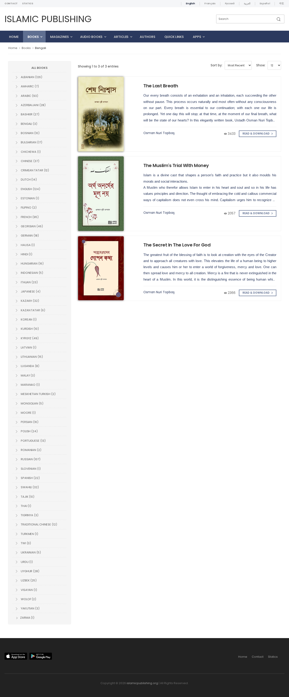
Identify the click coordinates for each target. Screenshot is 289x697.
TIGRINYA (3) (29, 515)
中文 (281, 3)
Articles (121, 37)
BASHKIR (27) (29, 114)
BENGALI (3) (28, 124)
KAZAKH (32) (29, 301)
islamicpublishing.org (142, 683)
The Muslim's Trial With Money (176, 165)
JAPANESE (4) (30, 291)
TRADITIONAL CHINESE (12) (38, 524)
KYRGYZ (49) (29, 338)
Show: (260, 65)
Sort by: (216, 65)
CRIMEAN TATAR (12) (34, 170)
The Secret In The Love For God (176, 245)
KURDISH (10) (29, 329)
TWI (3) (25, 543)
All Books (39, 68)
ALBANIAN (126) (31, 77)
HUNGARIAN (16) (32, 263)
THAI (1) (25, 506)
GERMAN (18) (29, 235)
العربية (247, 3)
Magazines (59, 37)
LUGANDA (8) (29, 366)
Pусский (230, 3)
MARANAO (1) (30, 385)
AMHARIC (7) (29, 86)
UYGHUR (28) (29, 571)
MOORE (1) (28, 413)
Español (265, 3)
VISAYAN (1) (28, 590)
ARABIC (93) (29, 96)
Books (33, 37)
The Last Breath (160, 86)
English (190, 3)
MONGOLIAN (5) (31, 403)
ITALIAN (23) (29, 282)
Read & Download (256, 133)
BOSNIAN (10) (30, 133)
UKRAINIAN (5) (30, 552)
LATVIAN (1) (28, 347)
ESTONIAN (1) (29, 198)
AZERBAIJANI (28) (32, 105)
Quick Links (174, 37)
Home (14, 37)
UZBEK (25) (28, 580)
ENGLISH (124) (30, 189)
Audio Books (91, 37)
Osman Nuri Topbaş (159, 133)
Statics (27, 3)
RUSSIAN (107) (30, 459)
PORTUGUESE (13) (33, 441)
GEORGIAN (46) (31, 226)
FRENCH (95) (29, 217)
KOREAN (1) (28, 319)
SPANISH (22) (30, 478)
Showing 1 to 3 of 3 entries (98, 66)
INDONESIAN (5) (31, 273)
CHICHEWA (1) (30, 152)
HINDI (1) (26, 254)
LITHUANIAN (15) (31, 357)
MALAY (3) (27, 375)
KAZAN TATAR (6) (32, 310)
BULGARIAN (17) (31, 142)
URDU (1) (26, 562)
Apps (197, 37)
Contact (11, 3)
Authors (147, 37)
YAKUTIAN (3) (30, 608)
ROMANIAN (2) (30, 450)
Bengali (40, 48)
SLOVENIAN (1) (30, 469)
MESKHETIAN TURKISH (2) (38, 394)
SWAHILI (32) (29, 487)
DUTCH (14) (28, 179)
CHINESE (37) (29, 161)
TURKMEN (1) (29, 534)
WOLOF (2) (28, 599)
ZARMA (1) (26, 618)
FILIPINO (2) (28, 207)
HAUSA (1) (27, 245)
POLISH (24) (29, 431)
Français (210, 3)
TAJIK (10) (27, 497)
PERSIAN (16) (29, 422)
